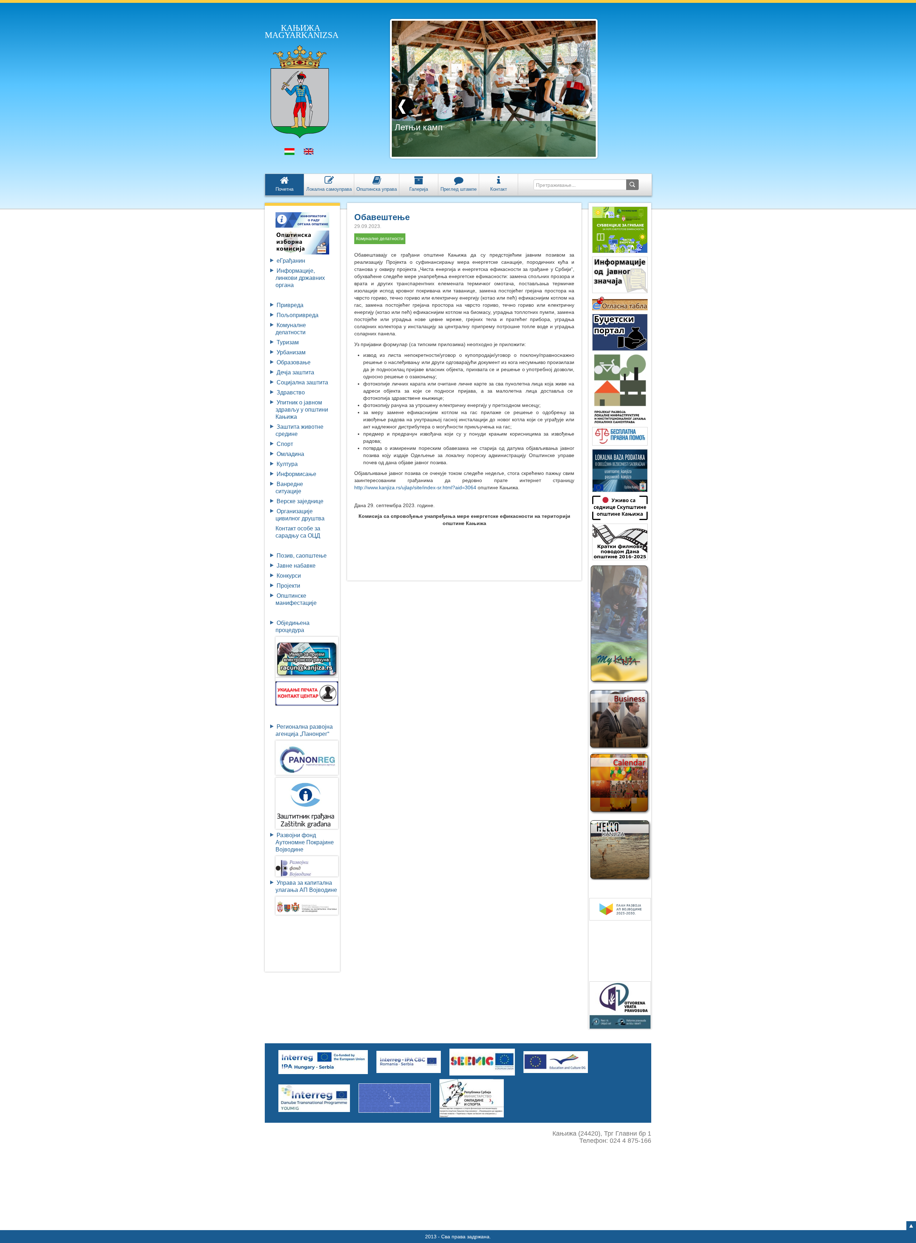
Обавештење (382, 217)
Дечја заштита (295, 372)
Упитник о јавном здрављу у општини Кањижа (302, 409)
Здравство (291, 392)
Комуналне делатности (380, 238)
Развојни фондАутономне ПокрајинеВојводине (305, 842)
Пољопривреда (297, 315)
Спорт (285, 444)
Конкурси (289, 576)
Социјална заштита (302, 382)
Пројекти (288, 586)
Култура (287, 464)
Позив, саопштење (302, 556)
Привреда (290, 305)
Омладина (290, 454)
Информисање (296, 474)
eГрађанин (291, 261)
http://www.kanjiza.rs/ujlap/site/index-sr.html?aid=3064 (415, 487)
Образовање (294, 362)
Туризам (288, 342)
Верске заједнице (300, 501)
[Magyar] (289, 153)
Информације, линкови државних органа (300, 278)
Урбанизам (291, 352)
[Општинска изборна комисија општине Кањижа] (302, 242)
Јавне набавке (296, 566)
